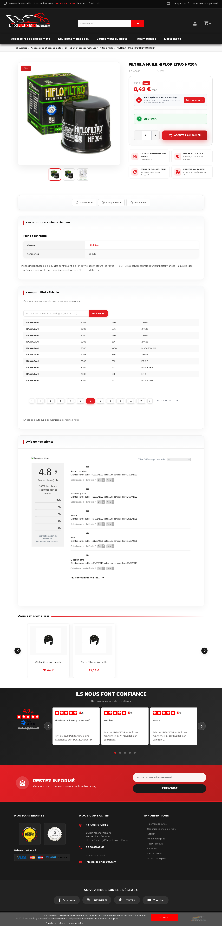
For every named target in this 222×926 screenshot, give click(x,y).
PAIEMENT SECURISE (194, 153)
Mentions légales (156, 838)
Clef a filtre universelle (48, 662)
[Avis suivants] (202, 726)
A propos (152, 848)
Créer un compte (194, 100)
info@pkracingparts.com (101, 861)
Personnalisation (75, 923)
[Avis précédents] (48, 726)
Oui (101, 480)
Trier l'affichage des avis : (152, 459)
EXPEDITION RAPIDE (194, 169)
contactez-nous (70, 419)
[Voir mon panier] (207, 23)
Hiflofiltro (93, 245)
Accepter (164, 918)
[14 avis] (150, 71)
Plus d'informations (56, 923)
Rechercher (98, 313)
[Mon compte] (195, 19)
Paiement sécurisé (157, 824)
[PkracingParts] (39, 20)
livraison (151, 833)
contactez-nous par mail (204, 3)
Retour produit (155, 843)
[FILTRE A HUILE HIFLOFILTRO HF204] (69, 113)
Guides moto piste (156, 858)
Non (110, 480)
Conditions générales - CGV (161, 829)
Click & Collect (154, 853)
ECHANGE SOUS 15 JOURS (153, 169)
